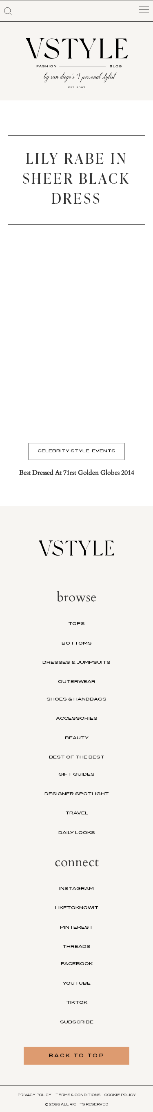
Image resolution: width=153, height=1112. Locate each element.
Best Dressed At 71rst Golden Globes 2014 (76, 472)
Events (103, 451)
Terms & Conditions (77, 1095)
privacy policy (34, 1095)
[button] (8, 11)
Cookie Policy (120, 1095)
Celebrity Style (63, 451)
